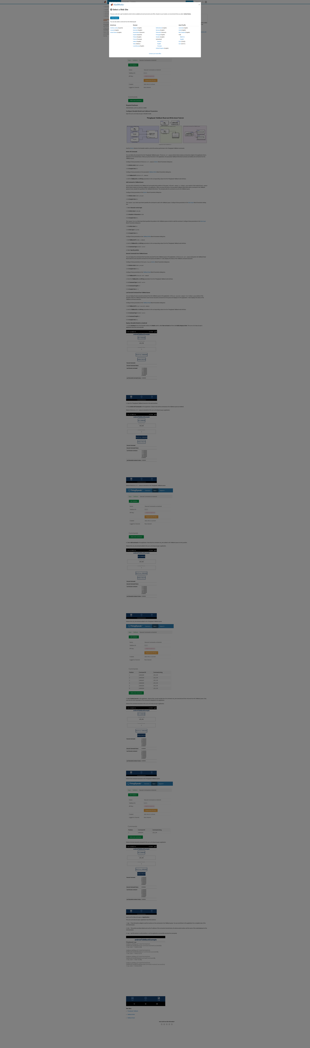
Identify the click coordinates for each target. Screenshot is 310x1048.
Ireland (135, 41)
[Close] (199, 4)
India (180, 30)
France (135, 39)
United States (113, 32)
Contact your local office (155, 53)
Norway (158, 30)
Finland (135, 37)
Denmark (135, 30)
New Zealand (182, 32)
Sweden (158, 37)
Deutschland (136, 32)
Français (159, 46)
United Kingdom (160, 48)
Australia (181, 28)
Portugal (158, 34)
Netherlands (159, 28)
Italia (134, 43)
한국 (180, 43)
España (135, 34)
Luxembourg (136, 46)
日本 (180, 41)
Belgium (135, 28)
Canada (112, 30)
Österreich (158, 32)
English (159, 43)
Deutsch (159, 41)
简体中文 (182, 37)
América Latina (114, 28)
